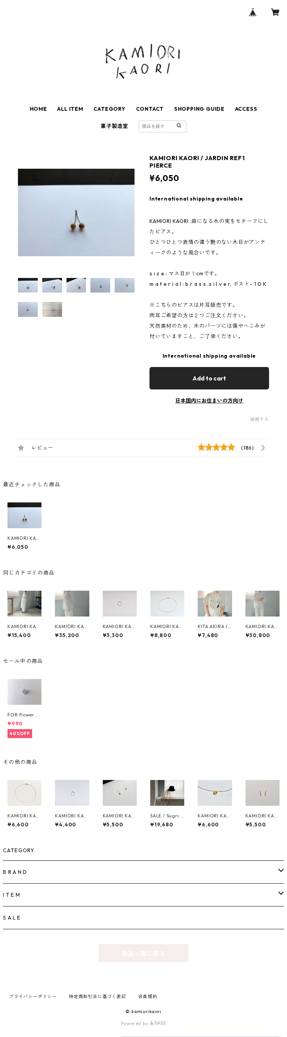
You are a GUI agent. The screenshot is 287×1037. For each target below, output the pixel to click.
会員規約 (147, 996)
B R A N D (15, 872)
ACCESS (246, 108)
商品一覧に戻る (143, 953)
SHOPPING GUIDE (199, 108)
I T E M (11, 894)
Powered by (135, 1023)
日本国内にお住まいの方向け (209, 400)
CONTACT (150, 108)
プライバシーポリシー (33, 996)
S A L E (12, 917)
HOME (38, 108)
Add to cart (209, 378)
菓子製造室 (114, 126)
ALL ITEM (70, 108)
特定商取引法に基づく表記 (97, 996)
